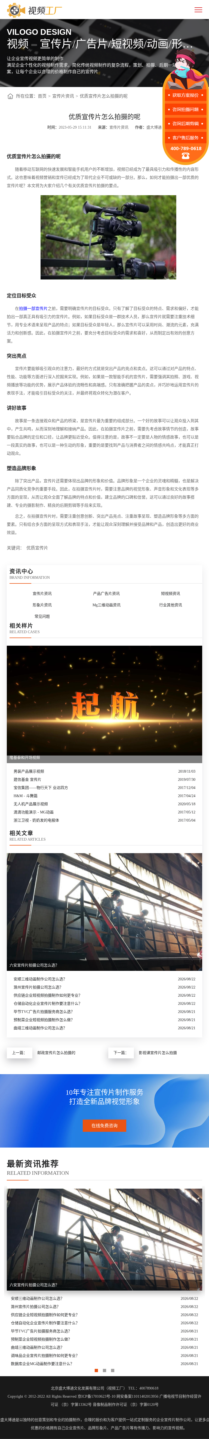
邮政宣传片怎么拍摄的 (56, 1053)
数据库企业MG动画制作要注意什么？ (42, 1364)
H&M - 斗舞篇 (26, 796)
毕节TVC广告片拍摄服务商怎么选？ (44, 1012)
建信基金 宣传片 (27, 780)
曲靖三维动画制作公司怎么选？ (40, 1028)
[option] (104, 1277)
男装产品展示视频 (29, 771)
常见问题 (42, 616)
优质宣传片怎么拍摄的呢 (104, 96)
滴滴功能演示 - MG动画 (34, 812)
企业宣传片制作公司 (173, 1420)
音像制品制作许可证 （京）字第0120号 (126, 1405)
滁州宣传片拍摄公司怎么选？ (38, 987)
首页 (42, 96)
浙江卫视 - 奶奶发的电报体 (36, 820)
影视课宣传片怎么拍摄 (158, 1053)
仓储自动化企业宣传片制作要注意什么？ (48, 1004)
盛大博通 (8, 1420)
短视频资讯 (170, 594)
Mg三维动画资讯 (107, 605)
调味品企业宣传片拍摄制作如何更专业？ (45, 1356)
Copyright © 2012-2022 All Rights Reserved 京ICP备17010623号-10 (61, 1396)
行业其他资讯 (170, 605)
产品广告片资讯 (106, 594)
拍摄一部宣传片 (33, 308)
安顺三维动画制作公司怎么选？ (40, 979)
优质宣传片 (37, 548)
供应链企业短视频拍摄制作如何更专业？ (48, 995)
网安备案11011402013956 (137, 1396)
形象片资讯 (42, 605)
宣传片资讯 (63, 96)
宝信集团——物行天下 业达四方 (41, 788)
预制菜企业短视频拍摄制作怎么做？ (44, 1020)
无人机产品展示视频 (31, 804)
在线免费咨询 (104, 1125)
